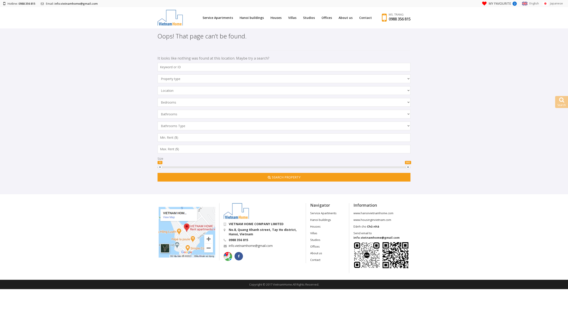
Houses (276, 18)
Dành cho (366, 226)
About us (346, 18)
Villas (292, 18)
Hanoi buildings (252, 18)
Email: (72, 4)
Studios (309, 18)
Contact (365, 18)
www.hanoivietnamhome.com (373, 213)
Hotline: (21, 4)
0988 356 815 (399, 19)
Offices (326, 18)
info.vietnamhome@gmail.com (251, 246)
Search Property (286, 177)
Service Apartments (218, 18)
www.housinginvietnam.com (372, 220)
